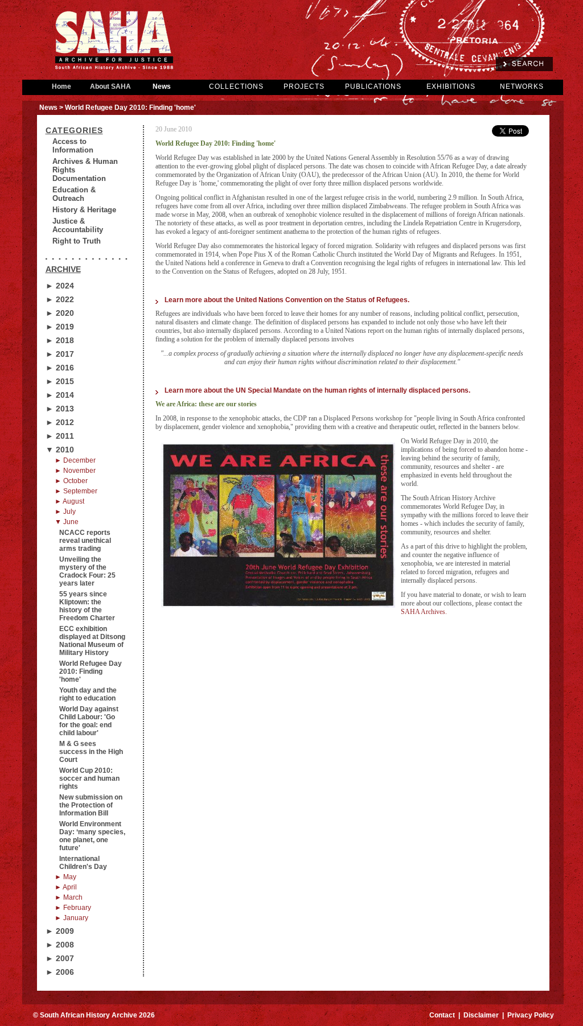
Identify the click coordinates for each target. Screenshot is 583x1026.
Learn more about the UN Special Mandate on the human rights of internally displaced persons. (317, 390)
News (162, 86)
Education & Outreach (74, 194)
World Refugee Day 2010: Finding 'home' (90, 671)
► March (69, 897)
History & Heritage (84, 209)
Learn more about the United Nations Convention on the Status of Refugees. (287, 300)
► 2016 (60, 367)
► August (69, 501)
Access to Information (72, 145)
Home (61, 86)
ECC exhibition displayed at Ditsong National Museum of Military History (92, 641)
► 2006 (60, 971)
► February (73, 908)
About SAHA (110, 86)
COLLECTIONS (236, 86)
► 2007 (60, 958)
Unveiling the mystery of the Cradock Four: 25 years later (87, 571)
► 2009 (60, 931)
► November (75, 471)
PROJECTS (304, 86)
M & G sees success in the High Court (91, 752)
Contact (442, 1015)
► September (76, 491)
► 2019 (60, 326)
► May (65, 877)
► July (65, 512)
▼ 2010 (60, 449)
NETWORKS (522, 86)
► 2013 (60, 408)
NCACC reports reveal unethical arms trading (85, 541)
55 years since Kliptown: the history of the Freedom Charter (87, 606)
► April (66, 887)
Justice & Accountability (77, 225)
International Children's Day (83, 863)
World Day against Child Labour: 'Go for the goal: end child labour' (88, 721)
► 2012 (60, 422)
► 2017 (60, 354)
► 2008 (60, 944)
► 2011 (60, 435)
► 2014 (60, 394)
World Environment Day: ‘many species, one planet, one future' (92, 836)
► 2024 (60, 285)
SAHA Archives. (424, 612)
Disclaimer (481, 1015)
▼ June (67, 522)
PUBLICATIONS (373, 86)
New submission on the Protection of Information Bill (90, 805)
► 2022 (60, 299)
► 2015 (60, 381)
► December (75, 460)
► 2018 (60, 340)
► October (71, 481)
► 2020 (60, 313)
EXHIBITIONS (450, 86)
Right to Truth (76, 241)
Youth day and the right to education (88, 694)
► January (71, 918)
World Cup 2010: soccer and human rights (89, 778)
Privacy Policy (530, 1015)
